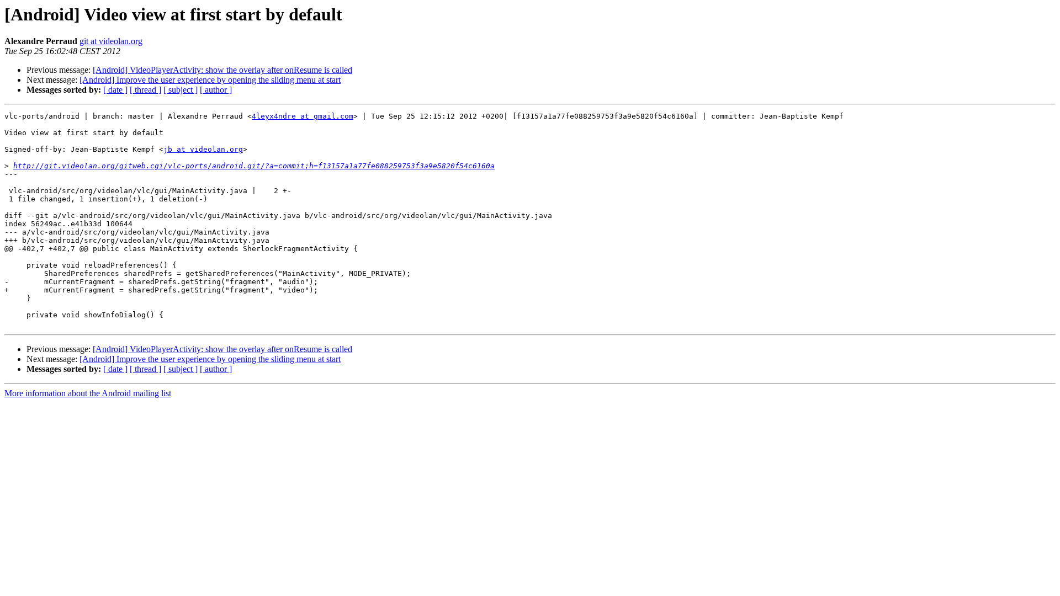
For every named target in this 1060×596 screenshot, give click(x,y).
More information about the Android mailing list (87, 393)
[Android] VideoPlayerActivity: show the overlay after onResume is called (222, 69)
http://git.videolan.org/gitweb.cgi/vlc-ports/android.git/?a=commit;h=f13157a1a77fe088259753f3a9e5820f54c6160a (254, 166)
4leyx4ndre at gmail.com (302, 116)
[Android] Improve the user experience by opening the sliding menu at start (210, 79)
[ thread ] (145, 89)
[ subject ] (180, 89)
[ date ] (115, 89)
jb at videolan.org (203, 149)
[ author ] (216, 89)
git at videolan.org (111, 41)
